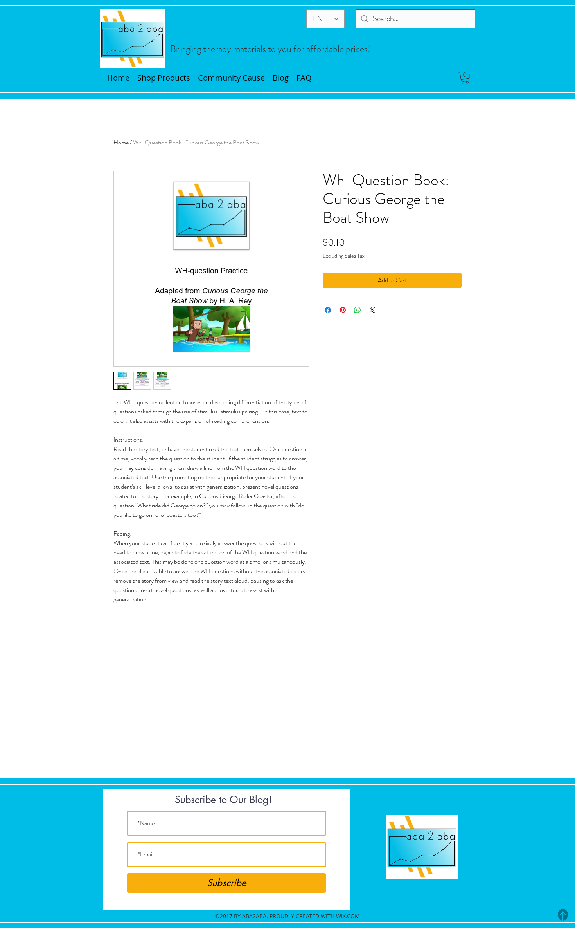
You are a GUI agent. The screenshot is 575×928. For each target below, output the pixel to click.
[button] (465, 77)
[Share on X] (372, 310)
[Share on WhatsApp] (357, 310)
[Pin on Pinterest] (342, 310)
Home (121, 142)
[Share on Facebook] (327, 310)
